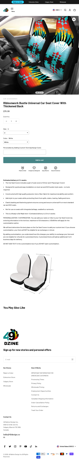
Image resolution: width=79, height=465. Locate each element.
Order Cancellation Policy (40, 402)
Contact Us (35, 395)
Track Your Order (37, 410)
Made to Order (17, 2)
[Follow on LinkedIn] (36, 446)
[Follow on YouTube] (25, 446)
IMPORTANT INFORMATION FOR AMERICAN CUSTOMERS (42, 374)
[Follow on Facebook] (4, 446)
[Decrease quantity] (6, 121)
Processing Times (37, 379)
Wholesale (63, 2)
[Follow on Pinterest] (20, 446)
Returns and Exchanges (39, 406)
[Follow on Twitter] (10, 446)
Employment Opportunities (41, 391)
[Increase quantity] (16, 121)
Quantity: (6, 117)
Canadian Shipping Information (42, 399)
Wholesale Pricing (37, 387)
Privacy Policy (36, 383)
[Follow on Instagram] (15, 446)
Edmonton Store (33, 2)
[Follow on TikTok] (31, 446)
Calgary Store (49, 2)
